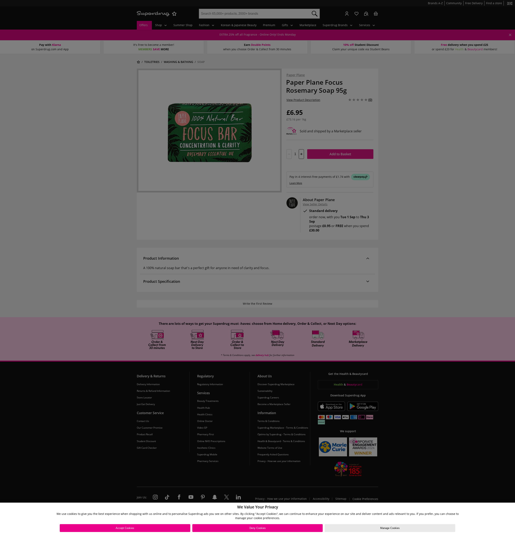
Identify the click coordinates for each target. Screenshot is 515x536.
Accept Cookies (125, 528)
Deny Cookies (257, 528)
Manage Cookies (390, 528)
